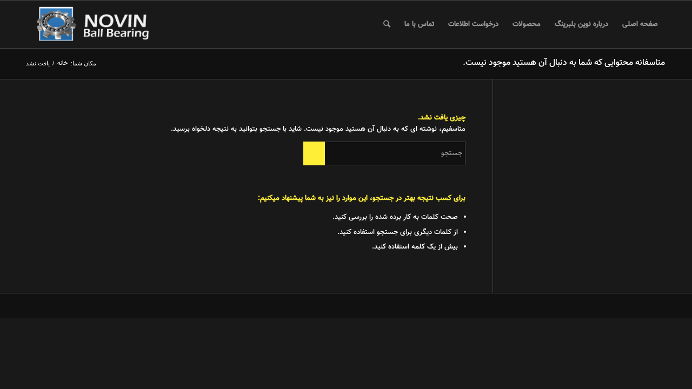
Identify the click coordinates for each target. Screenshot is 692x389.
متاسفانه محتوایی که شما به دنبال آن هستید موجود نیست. (564, 63)
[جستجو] (386, 24)
